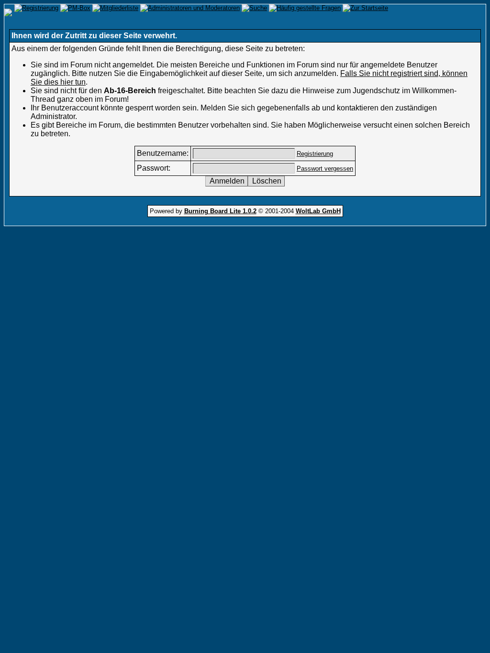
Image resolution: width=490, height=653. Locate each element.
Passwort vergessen (325, 168)
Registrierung (315, 153)
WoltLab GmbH (318, 211)
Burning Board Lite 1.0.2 (220, 211)
